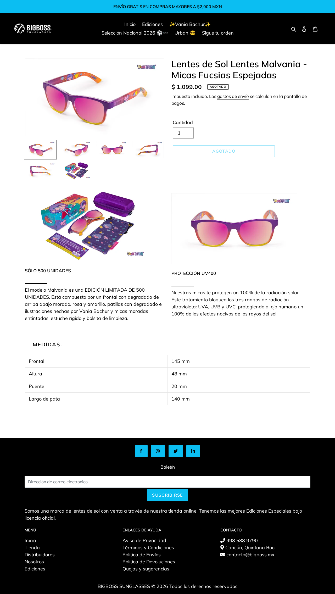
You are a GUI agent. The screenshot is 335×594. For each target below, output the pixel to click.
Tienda (32, 548)
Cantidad (183, 122)
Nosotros (34, 562)
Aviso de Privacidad (144, 540)
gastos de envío (233, 96)
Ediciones (35, 569)
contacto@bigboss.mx (250, 555)
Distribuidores (40, 555)
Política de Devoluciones (148, 562)
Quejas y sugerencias (145, 569)
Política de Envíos (141, 555)
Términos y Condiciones (148, 548)
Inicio (30, 540)
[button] (141, 451)
